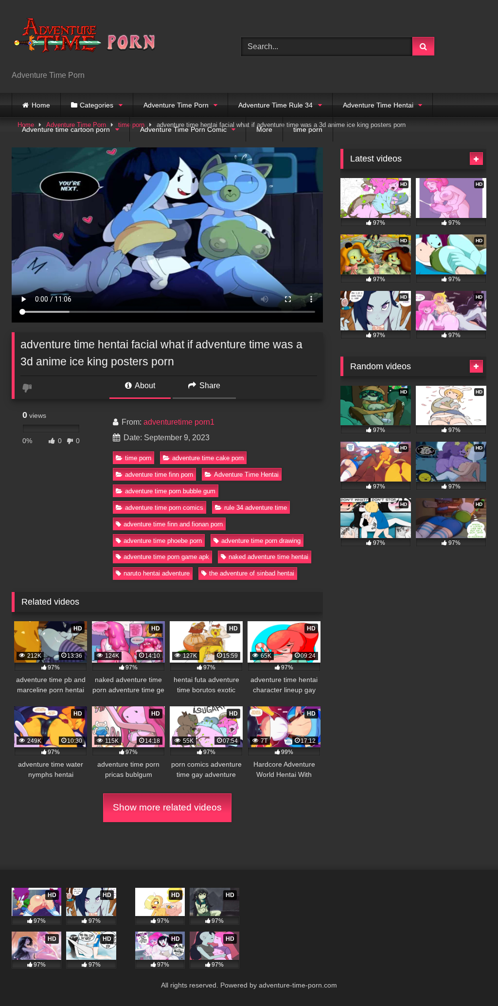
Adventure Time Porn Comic (183, 129)
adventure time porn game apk (166, 556)
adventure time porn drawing (261, 540)
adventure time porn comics (164, 507)
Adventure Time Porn (176, 105)
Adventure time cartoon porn (66, 129)
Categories (96, 105)
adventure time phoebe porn (163, 540)
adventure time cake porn (208, 458)
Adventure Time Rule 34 (275, 105)
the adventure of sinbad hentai (251, 573)
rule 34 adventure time (255, 507)
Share (208, 385)
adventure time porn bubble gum (170, 491)
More (264, 129)
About (144, 385)
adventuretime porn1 (178, 422)
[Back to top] (468, 977)
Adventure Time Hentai (378, 105)
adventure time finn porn (159, 474)
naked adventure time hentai (268, 556)
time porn (307, 129)
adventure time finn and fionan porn (173, 524)
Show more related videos (167, 807)
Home (41, 105)
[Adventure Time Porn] (111, 39)
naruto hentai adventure (157, 573)
